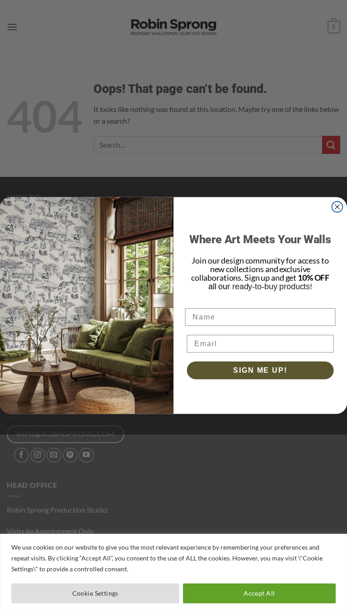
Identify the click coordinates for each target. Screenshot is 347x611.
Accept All (259, 593)
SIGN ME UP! (260, 370)
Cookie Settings (95, 593)
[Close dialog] (337, 206)
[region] (173, 572)
